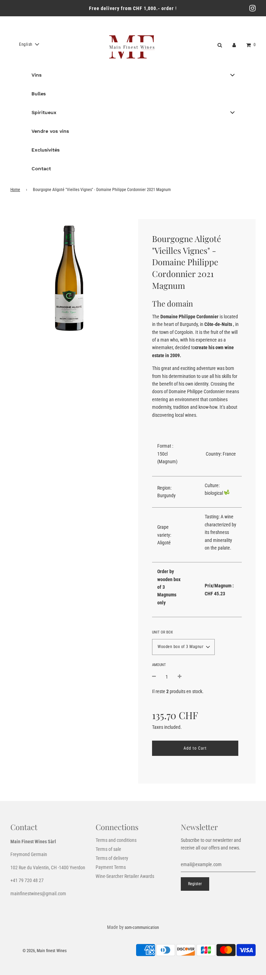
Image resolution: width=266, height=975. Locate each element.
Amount (159, 665)
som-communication (142, 927)
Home (15, 189)
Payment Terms (111, 867)
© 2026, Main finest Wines (44, 950)
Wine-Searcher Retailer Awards (125, 876)
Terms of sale (108, 849)
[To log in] (234, 44)
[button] (29, 44)
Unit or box (162, 632)
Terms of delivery (112, 858)
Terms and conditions (116, 840)
